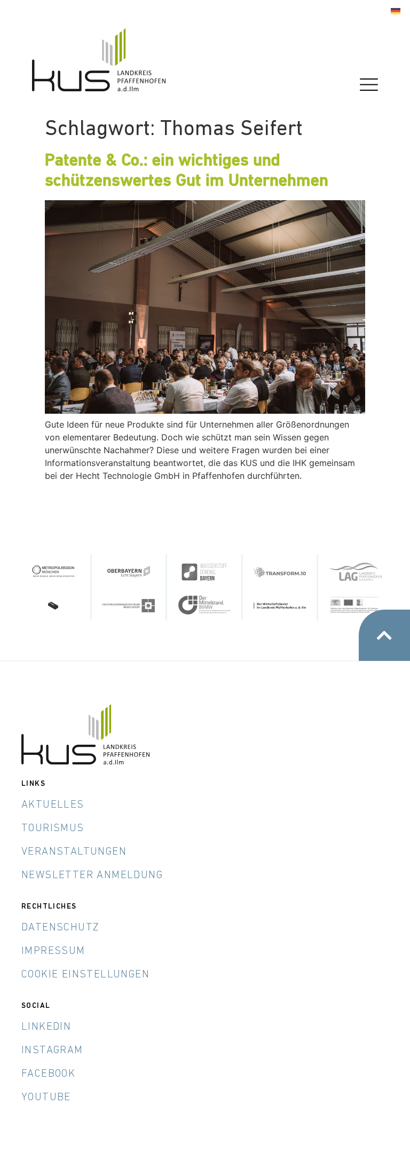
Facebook (48, 1074)
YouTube (46, 1097)
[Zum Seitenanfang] (384, 635)
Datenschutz (60, 927)
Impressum (53, 951)
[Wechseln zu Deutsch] (395, 11)
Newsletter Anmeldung (92, 875)
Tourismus (52, 828)
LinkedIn (46, 1027)
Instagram (52, 1050)
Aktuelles (52, 805)
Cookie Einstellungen (85, 974)
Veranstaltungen (74, 852)
